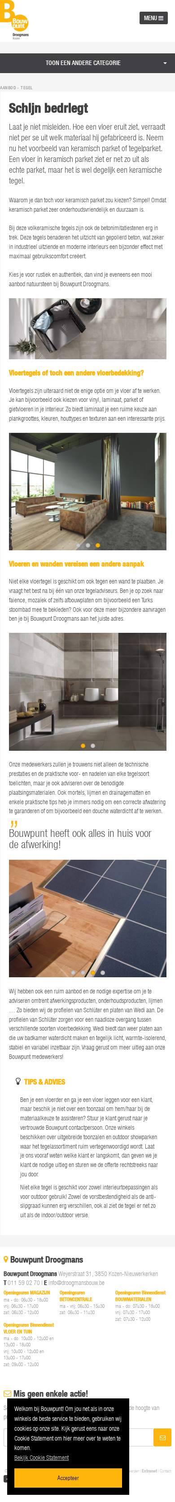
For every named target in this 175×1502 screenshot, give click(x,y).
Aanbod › (10, 88)
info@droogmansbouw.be (76, 1282)
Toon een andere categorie (83, 63)
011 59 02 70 (24, 1282)
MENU (151, 18)
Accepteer (68, 1477)
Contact (165, 1471)
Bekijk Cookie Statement (41, 1457)
